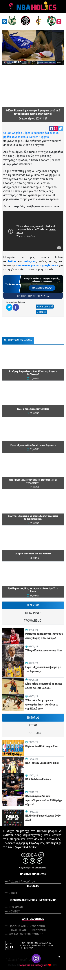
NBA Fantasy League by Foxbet (42, 762)
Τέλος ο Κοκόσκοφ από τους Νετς (43, 650)
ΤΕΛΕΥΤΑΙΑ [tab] (33, 605)
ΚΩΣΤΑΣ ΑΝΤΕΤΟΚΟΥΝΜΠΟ (26, 934)
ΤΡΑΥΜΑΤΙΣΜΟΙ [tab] (33, 620)
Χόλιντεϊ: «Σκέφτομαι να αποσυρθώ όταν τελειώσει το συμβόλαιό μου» (41, 704)
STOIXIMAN (16, 907)
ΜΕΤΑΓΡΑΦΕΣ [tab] (33, 613)
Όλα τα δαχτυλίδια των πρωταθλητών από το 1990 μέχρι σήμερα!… (44, 800)
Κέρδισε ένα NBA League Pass (41, 746)
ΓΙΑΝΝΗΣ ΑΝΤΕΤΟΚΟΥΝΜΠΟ (27, 926)
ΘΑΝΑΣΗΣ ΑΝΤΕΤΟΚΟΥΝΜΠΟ (27, 930)
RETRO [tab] (33, 725)
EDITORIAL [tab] (33, 717)
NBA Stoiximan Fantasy (38, 779)
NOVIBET (14, 911)
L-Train (13, 893)
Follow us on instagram (33, 965)
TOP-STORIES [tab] (33, 733)
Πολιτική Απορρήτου (22, 881)
